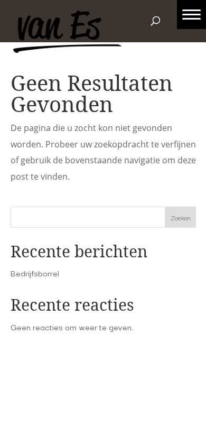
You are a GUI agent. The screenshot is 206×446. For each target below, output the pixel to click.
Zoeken (180, 217)
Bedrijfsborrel (35, 272)
